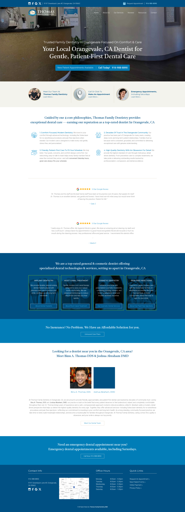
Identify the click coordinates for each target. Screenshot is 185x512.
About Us (106, 13)
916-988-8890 (151, 3)
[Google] (36, 3)
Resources (142, 13)
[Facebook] (33, 3)
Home (96, 13)
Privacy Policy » (136, 488)
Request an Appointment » (140, 479)
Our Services (118, 13)
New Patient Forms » (137, 482)
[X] (40, 3)
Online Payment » (136, 485)
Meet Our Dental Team (92, 423)
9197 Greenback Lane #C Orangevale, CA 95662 (62, 3)
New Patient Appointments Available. (75, 67)
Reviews (131, 13)
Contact (154, 13)
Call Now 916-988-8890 (92, 456)
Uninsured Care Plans (92, 334)
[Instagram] (29, 3)
